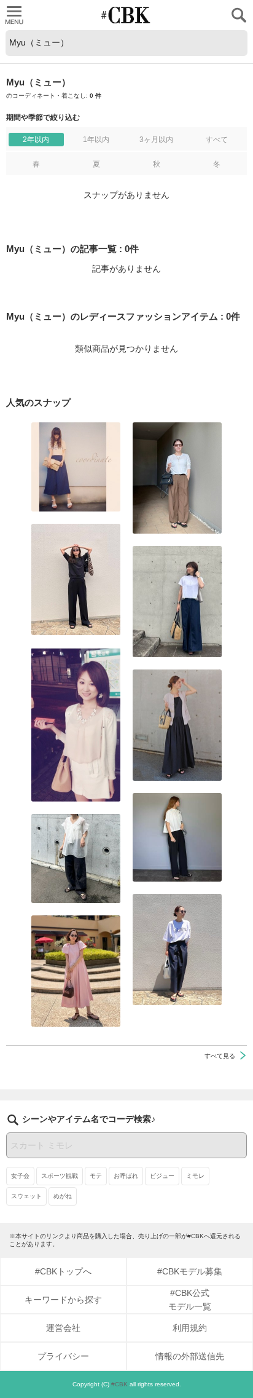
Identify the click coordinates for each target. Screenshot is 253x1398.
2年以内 (36, 139)
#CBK (119, 1384)
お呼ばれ (126, 1175)
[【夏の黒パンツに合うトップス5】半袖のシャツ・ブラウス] (177, 837)
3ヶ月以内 (156, 139)
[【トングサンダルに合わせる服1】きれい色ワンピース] (75, 971)
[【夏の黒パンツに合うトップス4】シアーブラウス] (75, 858)
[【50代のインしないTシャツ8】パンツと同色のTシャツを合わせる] (75, 579)
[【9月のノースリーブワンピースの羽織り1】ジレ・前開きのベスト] (177, 725)
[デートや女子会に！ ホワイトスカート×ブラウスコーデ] (75, 724)
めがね (62, 1196)
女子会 (20, 1175)
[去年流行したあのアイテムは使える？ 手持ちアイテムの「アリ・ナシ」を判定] (75, 466)
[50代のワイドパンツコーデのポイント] (177, 478)
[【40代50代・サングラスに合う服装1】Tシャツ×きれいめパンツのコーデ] (177, 949)
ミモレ (195, 1175)
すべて (217, 139)
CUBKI (126, 15)
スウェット (26, 1196)
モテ (96, 1175)
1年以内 (96, 139)
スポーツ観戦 (59, 1175)
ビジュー (162, 1175)
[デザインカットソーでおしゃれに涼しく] (177, 601)
